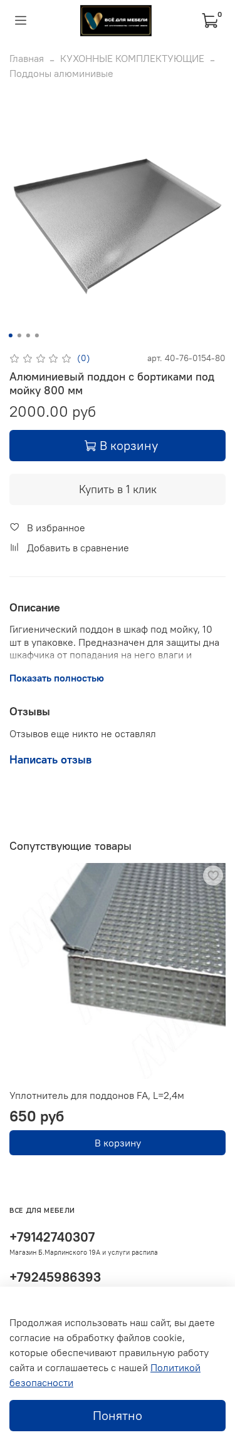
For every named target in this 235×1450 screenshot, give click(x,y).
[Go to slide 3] (27, 335)
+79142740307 (52, 1236)
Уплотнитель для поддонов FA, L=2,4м (96, 1095)
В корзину (118, 1142)
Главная (26, 58)
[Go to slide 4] (36, 335)
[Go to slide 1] (10, 335)
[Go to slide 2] (19, 335)
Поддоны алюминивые (61, 73)
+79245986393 (55, 1277)
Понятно (117, 1415)
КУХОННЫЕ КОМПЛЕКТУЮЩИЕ (132, 58)
